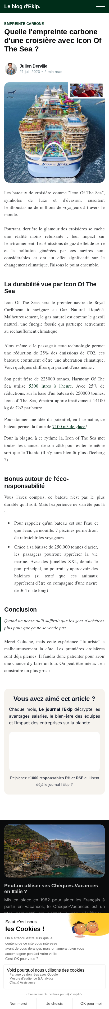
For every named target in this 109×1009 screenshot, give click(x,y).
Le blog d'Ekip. (22, 6)
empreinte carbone (24, 24)
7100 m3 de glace (68, 426)
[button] (100, 6)
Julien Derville (33, 66)
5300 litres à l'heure (50, 386)
